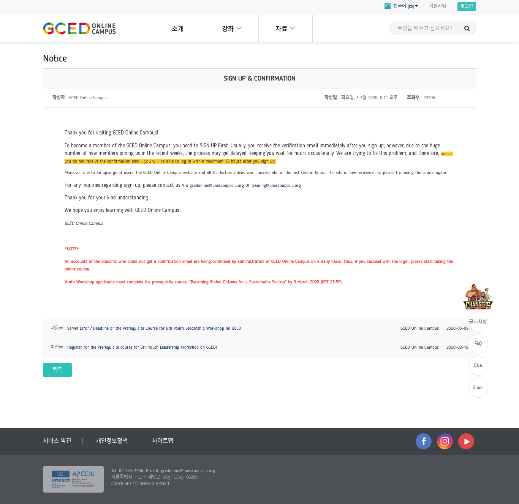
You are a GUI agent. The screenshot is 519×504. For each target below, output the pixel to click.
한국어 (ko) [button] (402, 6)
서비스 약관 (57, 441)
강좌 (229, 29)
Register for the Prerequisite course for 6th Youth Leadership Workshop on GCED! (142, 347)
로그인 (466, 7)
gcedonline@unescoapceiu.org (217, 185)
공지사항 (478, 321)
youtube (466, 441)
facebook (424, 441)
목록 (57, 370)
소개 (178, 29)
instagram (445, 441)
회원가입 (437, 6)
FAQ (478, 343)
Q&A (478, 365)
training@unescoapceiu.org (276, 185)
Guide (478, 388)
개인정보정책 (112, 441)
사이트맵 (162, 441)
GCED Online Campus (79, 28)
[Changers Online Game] (478, 297)
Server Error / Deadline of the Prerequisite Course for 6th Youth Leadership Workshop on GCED (154, 328)
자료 (282, 29)
